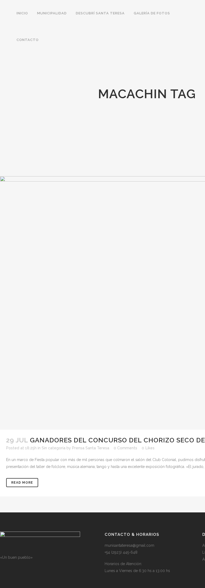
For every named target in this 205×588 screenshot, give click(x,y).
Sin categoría (53, 448)
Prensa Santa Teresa (90, 448)
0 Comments (125, 448)
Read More (22, 482)
